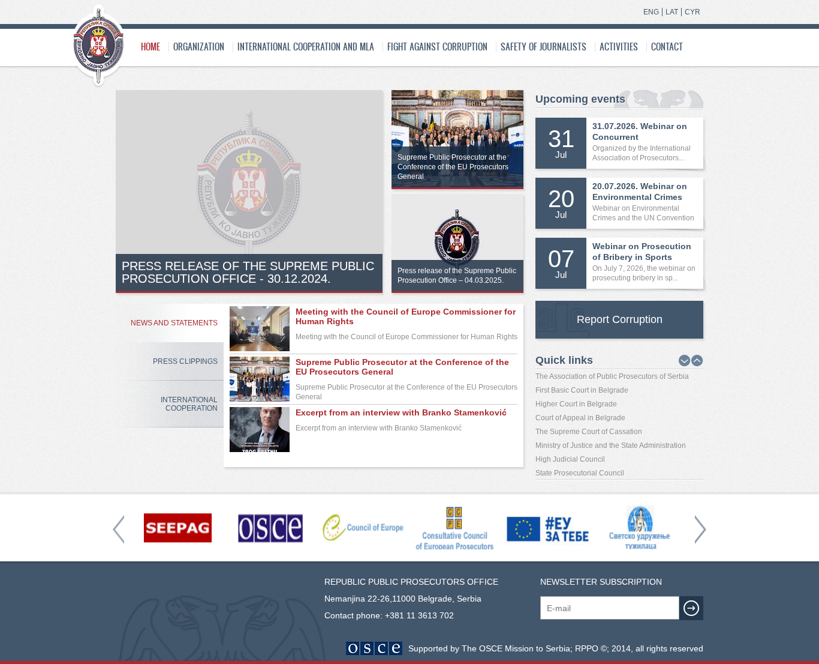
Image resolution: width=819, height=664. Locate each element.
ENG (651, 12)
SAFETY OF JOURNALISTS (543, 46)
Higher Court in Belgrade (576, 404)
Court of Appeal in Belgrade (580, 418)
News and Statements (174, 323)
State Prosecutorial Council (579, 473)
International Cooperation (189, 404)
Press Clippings (185, 361)
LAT (672, 12)
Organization (198, 46)
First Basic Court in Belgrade (581, 390)
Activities (619, 46)
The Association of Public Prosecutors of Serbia (612, 376)
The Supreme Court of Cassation (588, 431)
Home (150, 46)
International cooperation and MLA (305, 46)
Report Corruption (620, 319)
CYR (692, 12)
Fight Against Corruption (437, 46)
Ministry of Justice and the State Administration (610, 445)
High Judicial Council (570, 459)
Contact (667, 46)
